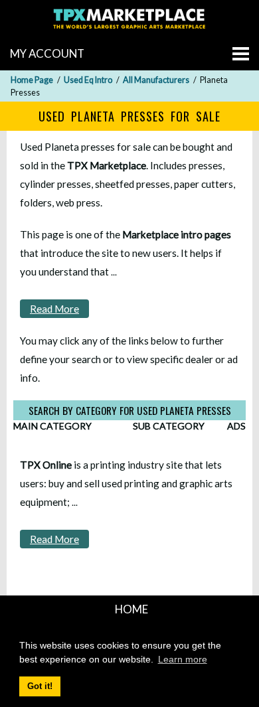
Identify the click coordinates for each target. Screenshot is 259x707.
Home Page (32, 80)
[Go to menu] (240, 54)
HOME (131, 609)
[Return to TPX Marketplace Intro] (129, 30)
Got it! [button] (39, 686)
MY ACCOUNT (47, 53)
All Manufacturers (156, 80)
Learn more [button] (182, 659)
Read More (54, 309)
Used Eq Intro (88, 80)
